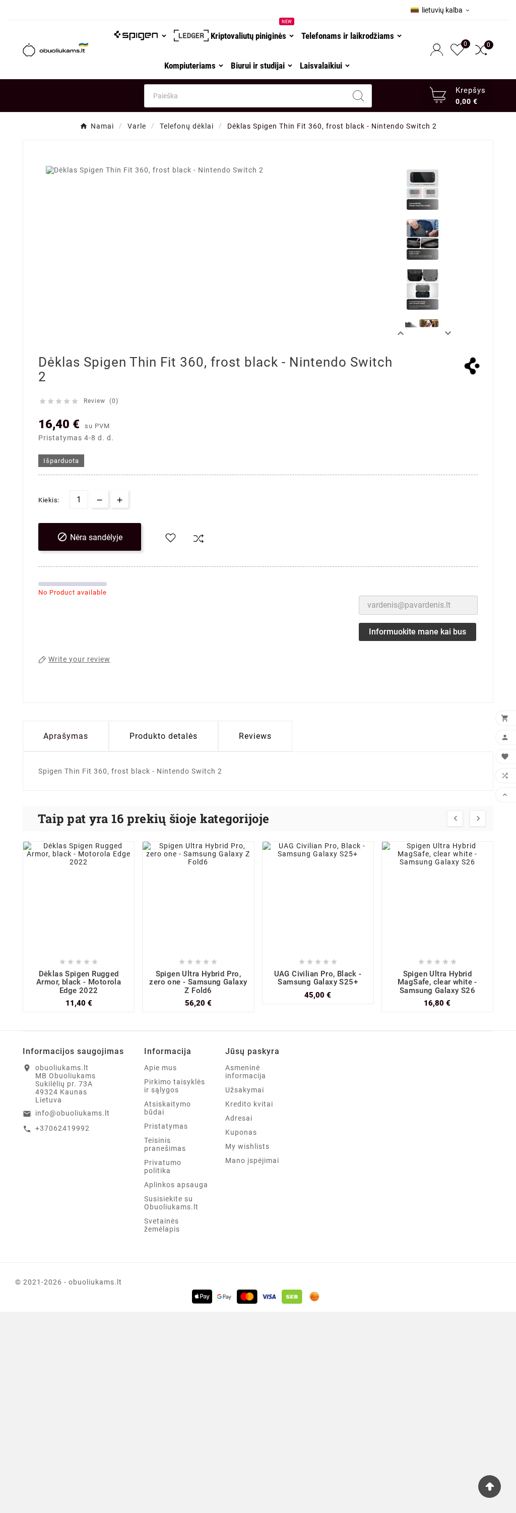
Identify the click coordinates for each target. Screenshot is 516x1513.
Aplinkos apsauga (176, 1185)
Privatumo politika (162, 1166)
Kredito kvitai (249, 1104)
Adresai (238, 1118)
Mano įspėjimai (252, 1160)
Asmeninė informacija (245, 1072)
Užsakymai (244, 1090)
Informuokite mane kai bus (417, 631)
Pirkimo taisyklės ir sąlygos (174, 1086)
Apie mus (160, 1068)
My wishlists (247, 1146)
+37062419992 (62, 1128)
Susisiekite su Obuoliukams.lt (171, 1203)
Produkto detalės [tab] (164, 736)
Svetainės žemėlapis (162, 1225)
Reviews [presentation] (255, 736)
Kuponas (241, 1132)
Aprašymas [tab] (65, 736)
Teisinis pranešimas (165, 1144)
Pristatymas (166, 1126)
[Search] (358, 95)
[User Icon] (437, 49)
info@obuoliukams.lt (72, 1113)
